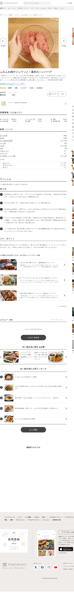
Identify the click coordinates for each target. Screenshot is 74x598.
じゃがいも (43, 8)
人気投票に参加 (56, 520)
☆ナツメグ (3, 153)
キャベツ (14, 8)
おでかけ (36, 517)
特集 (6, 520)
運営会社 (65, 569)
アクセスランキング (33, 520)
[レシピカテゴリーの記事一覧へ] (3, 88)
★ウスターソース (7, 165)
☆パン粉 (3, 143)
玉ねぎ (2, 138)
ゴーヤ (32, 8)
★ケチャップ (6, 163)
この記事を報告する (63, 306)
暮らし (44, 517)
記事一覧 (65, 563)
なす (9, 8)
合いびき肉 (3, 135)
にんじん (62, 8)
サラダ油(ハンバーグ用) (7, 156)
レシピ (20, 517)
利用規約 (71, 569)
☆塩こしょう (4, 151)
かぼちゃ (56, 8)
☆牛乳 (2, 146)
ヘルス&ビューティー (55, 517)
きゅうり (50, 8)
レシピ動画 (69, 3)
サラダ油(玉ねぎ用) (6, 141)
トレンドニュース (10, 517)
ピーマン (26, 8)
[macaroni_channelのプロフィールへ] (33, 103)
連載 (11, 520)
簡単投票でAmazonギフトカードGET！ (13, 84)
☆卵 (1, 148)
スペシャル (45, 520)
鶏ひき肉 (20, 8)
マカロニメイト (20, 520)
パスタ (37, 8)
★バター (5, 167)
